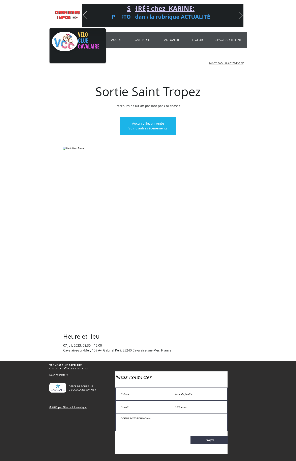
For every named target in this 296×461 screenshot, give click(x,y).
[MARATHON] (160, 22)
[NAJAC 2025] (184, 22)
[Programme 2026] (166, 22)
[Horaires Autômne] (136, 22)
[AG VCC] (149, 22)
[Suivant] (241, 15)
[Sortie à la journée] (155, 22)
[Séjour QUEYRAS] (172, 22)
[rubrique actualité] (190, 22)
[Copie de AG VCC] (142, 21)
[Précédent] (85, 15)
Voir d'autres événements (148, 128)
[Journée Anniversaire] (178, 22)
